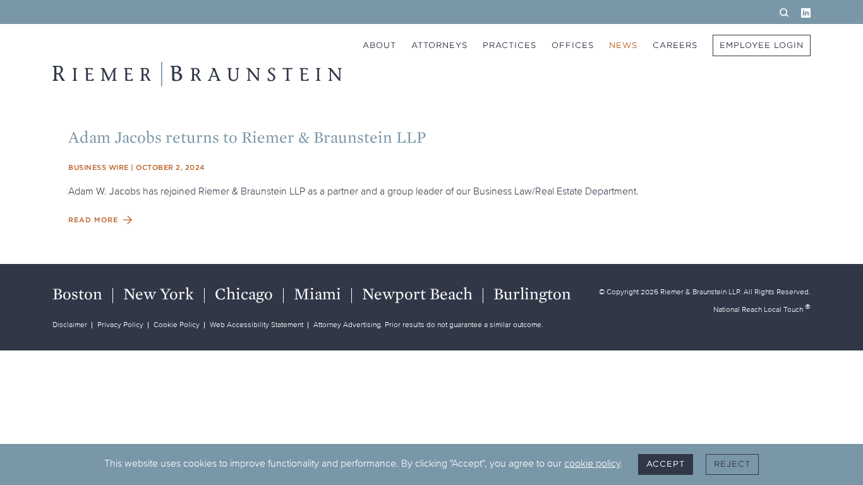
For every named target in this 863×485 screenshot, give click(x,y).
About (379, 45)
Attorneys (439, 45)
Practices (509, 45)
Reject (732, 463)
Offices (573, 45)
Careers (675, 45)
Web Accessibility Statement (256, 324)
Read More (93, 219)
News (623, 45)
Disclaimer (69, 324)
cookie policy (592, 463)
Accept (665, 463)
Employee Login (762, 45)
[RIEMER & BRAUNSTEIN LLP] (197, 74)
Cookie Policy (177, 324)
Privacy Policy (120, 324)
